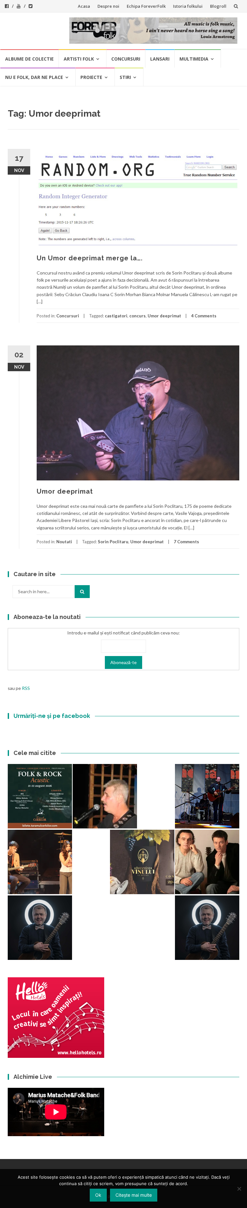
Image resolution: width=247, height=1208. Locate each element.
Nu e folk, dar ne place (34, 77)
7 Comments (186, 541)
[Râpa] (207, 796)
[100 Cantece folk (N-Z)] (207, 862)
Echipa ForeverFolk (146, 6)
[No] (239, 1188)
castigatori (116, 315)
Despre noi (108, 6)
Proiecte (91, 77)
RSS (26, 688)
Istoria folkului (188, 6)
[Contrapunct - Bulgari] (40, 927)
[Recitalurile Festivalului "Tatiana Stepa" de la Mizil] (207, 927)
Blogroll (218, 6)
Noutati (64, 541)
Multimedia (193, 59)
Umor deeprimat (164, 315)
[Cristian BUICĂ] (105, 796)
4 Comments (203, 315)
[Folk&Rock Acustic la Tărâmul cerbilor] (40, 796)
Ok (98, 1195)
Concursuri (125, 59)
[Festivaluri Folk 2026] (40, 862)
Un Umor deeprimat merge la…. (90, 258)
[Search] (82, 591)
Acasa (84, 6)
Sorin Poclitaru (113, 541)
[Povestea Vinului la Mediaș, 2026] (142, 862)
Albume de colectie (29, 59)
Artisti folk (79, 59)
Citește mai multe (133, 1195)
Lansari (159, 59)
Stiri (125, 77)
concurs (137, 315)
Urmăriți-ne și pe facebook (52, 715)
